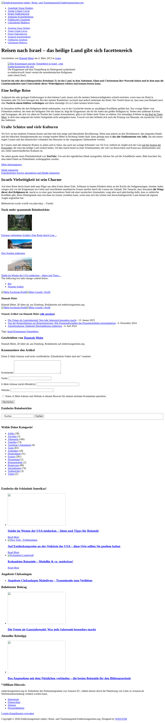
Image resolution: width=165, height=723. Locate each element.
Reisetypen (13, 465)
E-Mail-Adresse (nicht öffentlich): (18, 384)
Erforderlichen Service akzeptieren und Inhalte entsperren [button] (30, 173)
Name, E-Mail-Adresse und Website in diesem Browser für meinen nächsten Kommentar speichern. (55, 396)
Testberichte (14, 471)
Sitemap (12, 705)
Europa (11, 456)
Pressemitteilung (16, 708)
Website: (5, 390)
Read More (13, 537)
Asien (58, 58)
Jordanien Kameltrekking (20, 16)
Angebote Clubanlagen (19, 445)
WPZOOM (121, 719)
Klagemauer (20, 331)
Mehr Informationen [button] (11, 164)
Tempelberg (32, 331)
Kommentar (7, 372)
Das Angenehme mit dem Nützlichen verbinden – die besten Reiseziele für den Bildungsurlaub (69, 678)
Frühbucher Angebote (19, 19)
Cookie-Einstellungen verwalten (17, 713)
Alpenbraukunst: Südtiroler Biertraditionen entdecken (35, 326)
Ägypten (12, 436)
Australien (13, 450)
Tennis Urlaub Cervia (19, 11)
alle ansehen (47, 314)
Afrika (11, 433)
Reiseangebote (15, 462)
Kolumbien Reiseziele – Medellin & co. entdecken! (40, 561)
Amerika (12, 442)
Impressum (13, 699)
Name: (4, 378)
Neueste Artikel (16, 286)
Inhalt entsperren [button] (9, 170)
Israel (10, 331)
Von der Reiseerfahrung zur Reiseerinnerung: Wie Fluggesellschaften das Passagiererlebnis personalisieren (62, 323)
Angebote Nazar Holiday (20, 8)
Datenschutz (14, 702)
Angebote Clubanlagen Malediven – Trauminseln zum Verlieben (50, 580)
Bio (9, 283)
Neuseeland (14, 459)
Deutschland (14, 453)
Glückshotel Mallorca (19, 22)
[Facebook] (13, 292)
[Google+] (38, 292)
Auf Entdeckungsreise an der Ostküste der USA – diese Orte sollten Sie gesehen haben (64, 546)
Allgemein (13, 439)
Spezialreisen (14, 468)
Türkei (11, 474)
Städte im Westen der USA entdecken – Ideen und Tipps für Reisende (53, 530)
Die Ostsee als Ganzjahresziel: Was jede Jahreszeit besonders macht (42, 320)
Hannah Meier (26, 58)
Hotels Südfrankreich (18, 14)
